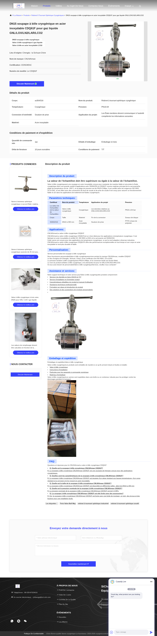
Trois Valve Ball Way (68, 503)
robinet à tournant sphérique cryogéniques (47, 15)
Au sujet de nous (75, 6)
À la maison (16, 15)
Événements (114, 6)
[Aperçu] (18, 6)
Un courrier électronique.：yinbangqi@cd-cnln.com (32, 597)
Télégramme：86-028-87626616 (25, 592)
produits (26, 15)
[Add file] (111, 632)
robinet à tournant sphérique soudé (125, 503)
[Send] (151, 632)
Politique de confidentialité (34, 634)
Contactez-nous (95, 6)
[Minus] (151, 581)
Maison (34, 6)
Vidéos (59, 6)
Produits (46, 6)
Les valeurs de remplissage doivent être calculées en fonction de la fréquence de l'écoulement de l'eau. (24, 347)
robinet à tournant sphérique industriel (93, 503)
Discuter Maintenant (25, 84)
